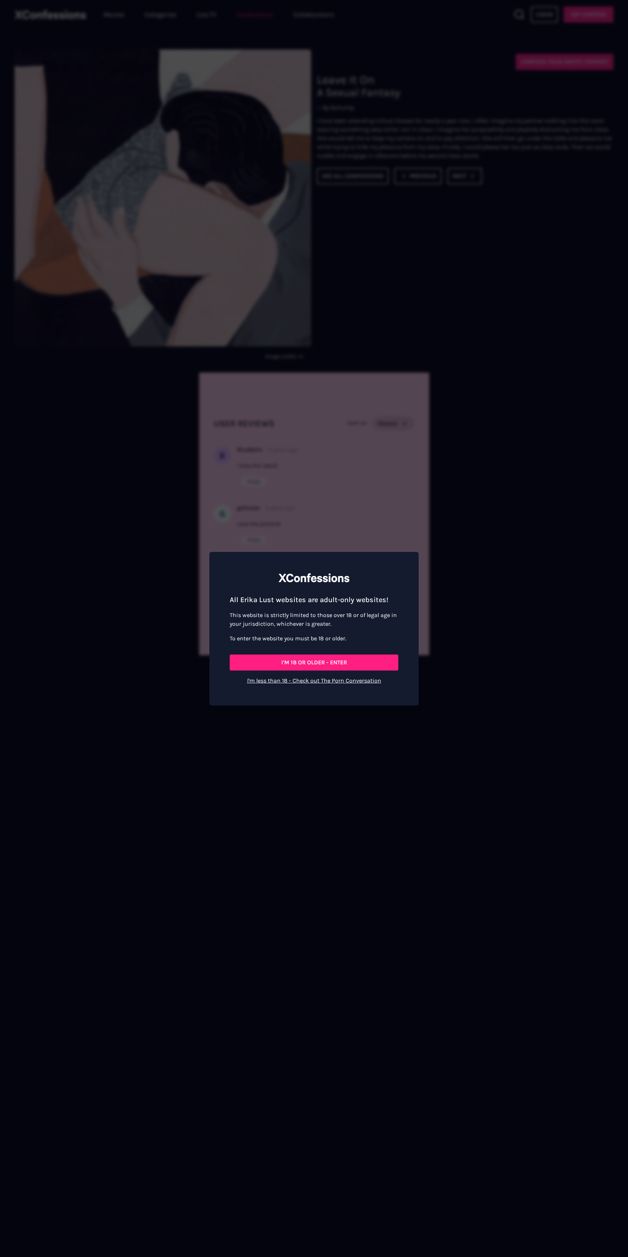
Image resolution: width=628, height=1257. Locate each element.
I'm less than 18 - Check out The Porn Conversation (314, 680)
